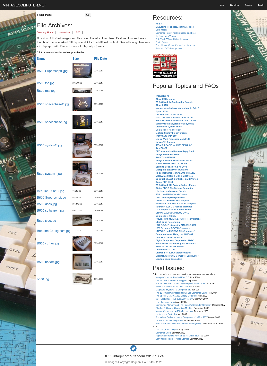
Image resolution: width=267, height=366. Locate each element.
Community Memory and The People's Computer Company (183, 305)
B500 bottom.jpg (48, 262)
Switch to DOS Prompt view (169, 48)
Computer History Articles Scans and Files (176, 33)
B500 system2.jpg (49, 145)
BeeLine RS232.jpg (50, 191)
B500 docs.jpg (47, 204)
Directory (234, 4)
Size (76, 58)
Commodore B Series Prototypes (171, 280)
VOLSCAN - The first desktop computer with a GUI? (180, 283)
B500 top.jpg (46, 83)
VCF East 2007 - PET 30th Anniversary (174, 299)
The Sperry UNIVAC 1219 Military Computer (176, 296)
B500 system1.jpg (49, 173)
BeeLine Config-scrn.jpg (54, 230)
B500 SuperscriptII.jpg (52, 71)
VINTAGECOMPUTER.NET (24, 4)
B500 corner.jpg (48, 243)
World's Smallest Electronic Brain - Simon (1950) (178, 323)
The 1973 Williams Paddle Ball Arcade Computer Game (181, 293)
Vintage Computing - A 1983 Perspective (175, 311)
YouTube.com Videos (166, 36)
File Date (100, 58)
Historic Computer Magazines (170, 320)
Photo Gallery (162, 42)
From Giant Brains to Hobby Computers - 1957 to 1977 (182, 317)
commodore (64, 32)
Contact (248, 4)
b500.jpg (43, 279)
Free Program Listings (166, 329)
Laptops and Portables (166, 314)
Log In (261, 4)
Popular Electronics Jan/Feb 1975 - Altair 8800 (177, 335)
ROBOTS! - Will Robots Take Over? (173, 286)
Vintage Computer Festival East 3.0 (172, 277)
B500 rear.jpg (46, 90)
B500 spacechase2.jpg (53, 104)
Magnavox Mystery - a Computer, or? (173, 289)
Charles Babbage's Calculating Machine (174, 308)
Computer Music (163, 333)
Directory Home (45, 32)
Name (41, 58)
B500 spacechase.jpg (52, 122)
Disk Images (162, 30)
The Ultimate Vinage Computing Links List (175, 45)
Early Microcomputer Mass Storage (172, 339)
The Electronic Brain (165, 302)
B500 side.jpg (46, 220)
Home (221, 4)
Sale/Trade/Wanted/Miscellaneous (172, 39)
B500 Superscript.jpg (51, 197)
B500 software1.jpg (50, 210)
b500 (77, 32)
